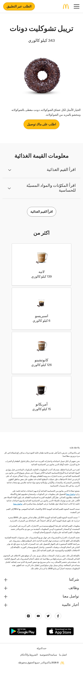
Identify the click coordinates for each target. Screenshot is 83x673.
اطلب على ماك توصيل (41, 124)
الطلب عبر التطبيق (19, 6)
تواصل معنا (70, 494)
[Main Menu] (76, 6)
